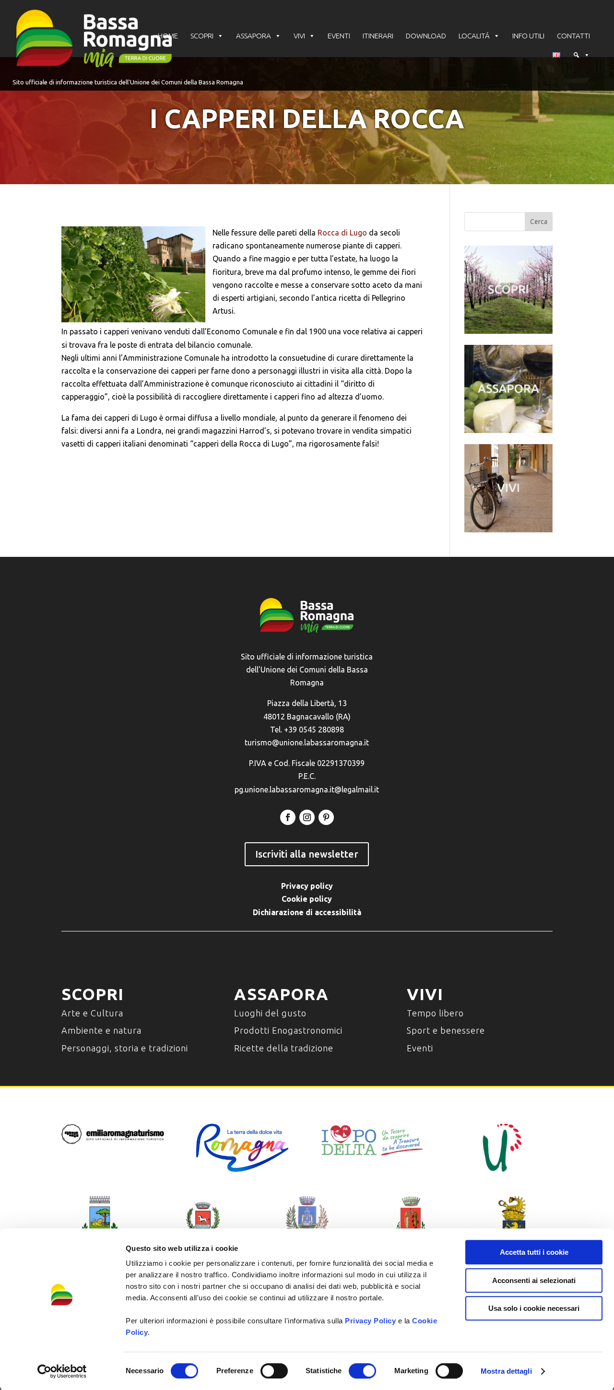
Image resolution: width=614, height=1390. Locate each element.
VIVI (299, 36)
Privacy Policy (370, 1321)
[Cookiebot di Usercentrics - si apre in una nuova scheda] (62, 1371)
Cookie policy (307, 899)
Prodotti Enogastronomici (288, 1030)
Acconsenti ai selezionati (534, 1280)
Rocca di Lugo (342, 232)
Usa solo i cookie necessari (533, 1308)
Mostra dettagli (506, 1371)
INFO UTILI (528, 36)
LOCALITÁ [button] (474, 36)
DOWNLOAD (426, 36)
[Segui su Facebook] (287, 817)
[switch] (274, 1370)
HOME (168, 36)
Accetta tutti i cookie (534, 1252)
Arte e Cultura (92, 1013)
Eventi (420, 1048)
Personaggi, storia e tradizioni (124, 1048)
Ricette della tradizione (283, 1048)
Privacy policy (307, 886)
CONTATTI (573, 36)
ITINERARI (378, 36)
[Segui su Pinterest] (326, 817)
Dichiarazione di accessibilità (307, 912)
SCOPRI (201, 36)
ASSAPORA (253, 36)
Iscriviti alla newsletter (306, 854)
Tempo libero (435, 1013)
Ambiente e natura (101, 1030)
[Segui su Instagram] (307, 817)
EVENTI (339, 36)
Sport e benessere (446, 1030)
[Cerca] (581, 55)
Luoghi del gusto (270, 1013)
